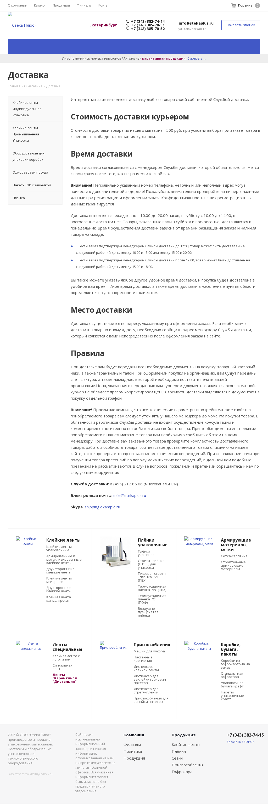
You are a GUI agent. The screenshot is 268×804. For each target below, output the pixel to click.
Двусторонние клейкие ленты (58, 589)
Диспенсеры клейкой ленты (146, 668)
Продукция (134, 758)
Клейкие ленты (186, 744)
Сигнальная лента (62, 667)
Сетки (177, 758)
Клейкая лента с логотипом (66, 657)
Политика (133, 751)
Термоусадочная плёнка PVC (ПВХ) (152, 588)
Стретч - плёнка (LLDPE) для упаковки (151, 564)
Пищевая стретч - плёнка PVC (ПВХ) (152, 577)
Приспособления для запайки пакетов (151, 700)
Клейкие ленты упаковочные (59, 548)
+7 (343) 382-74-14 (147, 21)
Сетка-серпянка (234, 556)
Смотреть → (196, 58)
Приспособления (188, 764)
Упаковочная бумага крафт (232, 684)
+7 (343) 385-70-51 (147, 24)
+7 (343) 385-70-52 (147, 28)
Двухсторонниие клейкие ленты (60, 570)
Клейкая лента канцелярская (58, 598)
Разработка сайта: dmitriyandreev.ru (30, 774)
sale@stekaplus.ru (129, 495)
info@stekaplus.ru (196, 23)
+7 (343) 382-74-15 (245, 735)
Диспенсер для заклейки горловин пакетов (150, 679)
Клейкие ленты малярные (59, 580)
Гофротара (182, 771)
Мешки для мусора (149, 651)
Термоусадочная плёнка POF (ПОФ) (152, 599)
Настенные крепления (143, 659)
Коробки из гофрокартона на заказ (235, 664)
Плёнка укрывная (146, 553)
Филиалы (132, 744)
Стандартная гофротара (232, 675)
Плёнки (179, 751)
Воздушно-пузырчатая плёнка (148, 612)
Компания (134, 734)
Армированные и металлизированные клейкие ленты (64, 559)
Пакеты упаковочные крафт (232, 696)
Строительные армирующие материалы (233, 565)
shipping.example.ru (102, 506)
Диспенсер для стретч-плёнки (146, 690)
